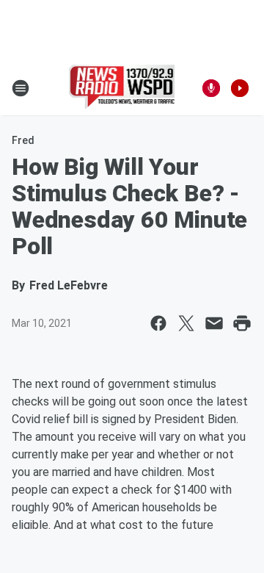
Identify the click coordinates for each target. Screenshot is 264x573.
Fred (23, 140)
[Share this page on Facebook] (158, 323)
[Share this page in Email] (214, 323)
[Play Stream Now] (240, 88)
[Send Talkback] (211, 88)
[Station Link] (122, 88)
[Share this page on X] (186, 323)
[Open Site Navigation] (20, 88)
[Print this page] (242, 323)
